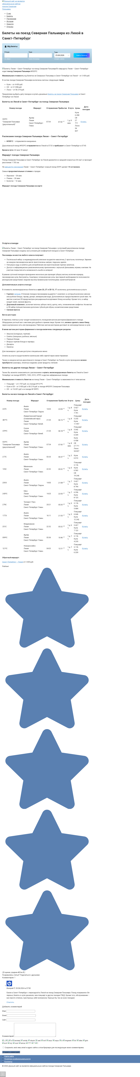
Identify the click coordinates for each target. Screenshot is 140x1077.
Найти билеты (81, 55)
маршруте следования (14, 167)
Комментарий (8, 1036)
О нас (9, 13)
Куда (30, 52)
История (10, 21)
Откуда (6, 52)
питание (17, 294)
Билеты (10, 16)
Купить (83, 122)
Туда (56, 52)
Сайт (4, 1020)
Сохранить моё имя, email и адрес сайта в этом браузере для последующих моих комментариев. (44, 1048)
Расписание (11, 19)
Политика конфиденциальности (17, 1059)
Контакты (8, 1062)
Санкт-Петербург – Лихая (12, 562)
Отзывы (10, 27)
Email (4, 1015)
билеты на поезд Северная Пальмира (63, 94)
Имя (4, 1011)
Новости (10, 24)
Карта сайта (9, 1056)
